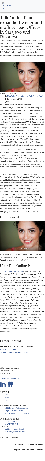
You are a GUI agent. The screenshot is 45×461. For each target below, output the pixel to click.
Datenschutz (19, 444)
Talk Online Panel (36, 96)
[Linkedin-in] (3, 384)
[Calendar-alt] (11, 384)
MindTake (11, 96)
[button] (40, 6)
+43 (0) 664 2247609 (8, 349)
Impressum (38, 455)
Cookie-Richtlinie (35, 444)
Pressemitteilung (22, 96)
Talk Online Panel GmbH (13, 271)
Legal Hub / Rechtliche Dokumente (28, 450)
